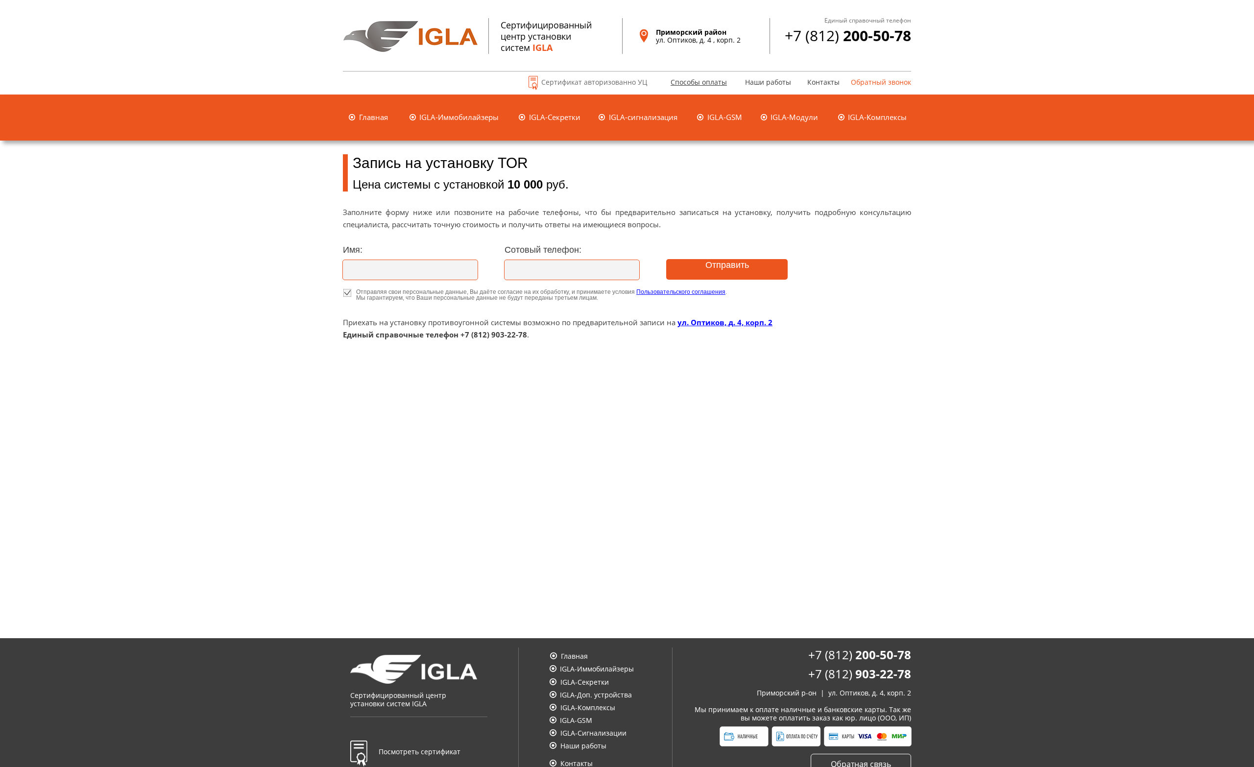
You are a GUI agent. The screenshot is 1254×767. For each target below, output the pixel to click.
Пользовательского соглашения (680, 291)
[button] (692, 83)
